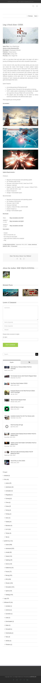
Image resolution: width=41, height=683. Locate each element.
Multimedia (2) (9, 633)
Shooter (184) (9, 583)
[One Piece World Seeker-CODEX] (6, 383)
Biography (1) (9, 495)
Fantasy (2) (8, 514)
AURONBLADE (32, 676)
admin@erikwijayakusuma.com (25, 1)
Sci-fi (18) (8, 529)
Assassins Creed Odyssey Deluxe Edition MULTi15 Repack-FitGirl (23, 434)
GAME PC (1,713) (8, 541)
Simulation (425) (10, 587)
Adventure (13, 48)
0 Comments (14, 246)
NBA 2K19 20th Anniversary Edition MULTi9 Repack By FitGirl (22, 452)
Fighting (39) (9, 560)
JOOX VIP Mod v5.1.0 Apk (17, 407)
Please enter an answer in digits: (11, 334)
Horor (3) (8, 518)
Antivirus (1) (9, 610)
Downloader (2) (10, 621)
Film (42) (6, 479)
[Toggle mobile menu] (37, 6)
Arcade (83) (9, 552)
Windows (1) (9, 644)
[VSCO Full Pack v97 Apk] (6, 425)
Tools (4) (8, 637)
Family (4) (8, 510)
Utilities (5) (8, 640)
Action (9, 48)
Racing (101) (9, 575)
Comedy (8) (9, 498)
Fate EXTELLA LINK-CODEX (18, 461)
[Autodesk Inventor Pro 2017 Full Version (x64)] (6, 416)
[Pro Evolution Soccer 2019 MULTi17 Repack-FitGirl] (6, 376)
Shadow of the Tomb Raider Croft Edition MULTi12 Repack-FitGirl (23, 443)
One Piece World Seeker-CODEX (19, 383)
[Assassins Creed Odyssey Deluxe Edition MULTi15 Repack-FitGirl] (6, 434)
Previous (30, 16)
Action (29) (8, 483)
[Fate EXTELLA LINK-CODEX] (6, 461)
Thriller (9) (8, 533)
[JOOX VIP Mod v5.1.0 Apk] (6, 407)
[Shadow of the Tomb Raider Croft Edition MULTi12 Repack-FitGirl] (6, 443)
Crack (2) (8, 617)
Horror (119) (9, 564)
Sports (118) (9, 591)
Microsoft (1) (9, 629)
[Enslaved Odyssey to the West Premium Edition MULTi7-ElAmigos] (6, 391)
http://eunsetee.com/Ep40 (17, 221)
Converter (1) (9, 614)
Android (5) (7, 475)
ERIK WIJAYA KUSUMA (9, 244)
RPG (18, 48)
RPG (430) (8, 579)
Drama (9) (8, 506)
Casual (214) (9, 556)
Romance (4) (9, 525)
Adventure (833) (10, 548)
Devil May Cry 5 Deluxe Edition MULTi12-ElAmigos (21, 367)
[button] (4, 292)
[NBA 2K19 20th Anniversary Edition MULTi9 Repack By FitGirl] (6, 452)
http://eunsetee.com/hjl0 (16, 225)
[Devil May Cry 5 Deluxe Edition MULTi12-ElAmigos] (6, 367)
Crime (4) (8, 502)
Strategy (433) (9, 594)
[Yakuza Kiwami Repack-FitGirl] (6, 400)
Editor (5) (8, 625)
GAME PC (5, 246)
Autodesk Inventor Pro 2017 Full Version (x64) (22, 416)
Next (35, 16)
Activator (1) (9, 606)
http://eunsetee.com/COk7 (17, 218)
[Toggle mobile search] (33, 6)
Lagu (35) (6, 598)
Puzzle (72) (9, 571)
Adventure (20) (9, 487)
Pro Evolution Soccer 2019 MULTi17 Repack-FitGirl (24, 376)
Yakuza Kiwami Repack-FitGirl (18, 400)
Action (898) (9, 544)
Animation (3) (9, 491)
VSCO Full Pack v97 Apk (17, 425)
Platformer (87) (10, 567)
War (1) (7, 537)
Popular (12, 362)
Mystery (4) (8, 521)
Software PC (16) (8, 602)
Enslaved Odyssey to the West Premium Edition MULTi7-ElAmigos (23, 391)
